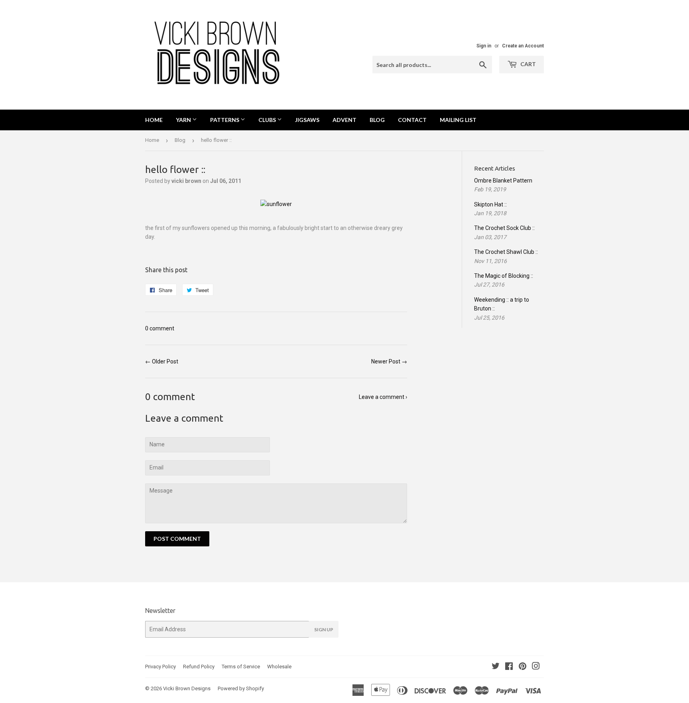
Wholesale (279, 667)
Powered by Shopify (241, 688)
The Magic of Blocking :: (503, 276)
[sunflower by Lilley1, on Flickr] (276, 204)
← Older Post (161, 361)
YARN (184, 119)
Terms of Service (241, 667)
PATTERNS (225, 119)
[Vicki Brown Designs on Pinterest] (522, 667)
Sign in (483, 46)
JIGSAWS (307, 119)
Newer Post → (389, 361)
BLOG (377, 119)
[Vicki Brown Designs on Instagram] (536, 667)
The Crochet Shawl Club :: (506, 252)
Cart (527, 64)
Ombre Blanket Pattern (503, 180)
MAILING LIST (458, 119)
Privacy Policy (160, 667)
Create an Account (523, 46)
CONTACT (412, 119)
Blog (180, 140)
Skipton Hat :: (490, 204)
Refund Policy (199, 667)
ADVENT (344, 119)
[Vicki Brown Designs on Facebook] (509, 667)
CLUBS (267, 119)
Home (154, 119)
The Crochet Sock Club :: (504, 228)
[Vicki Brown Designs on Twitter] (496, 667)
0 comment (159, 328)
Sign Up (323, 629)
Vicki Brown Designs (187, 688)
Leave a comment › (383, 397)
